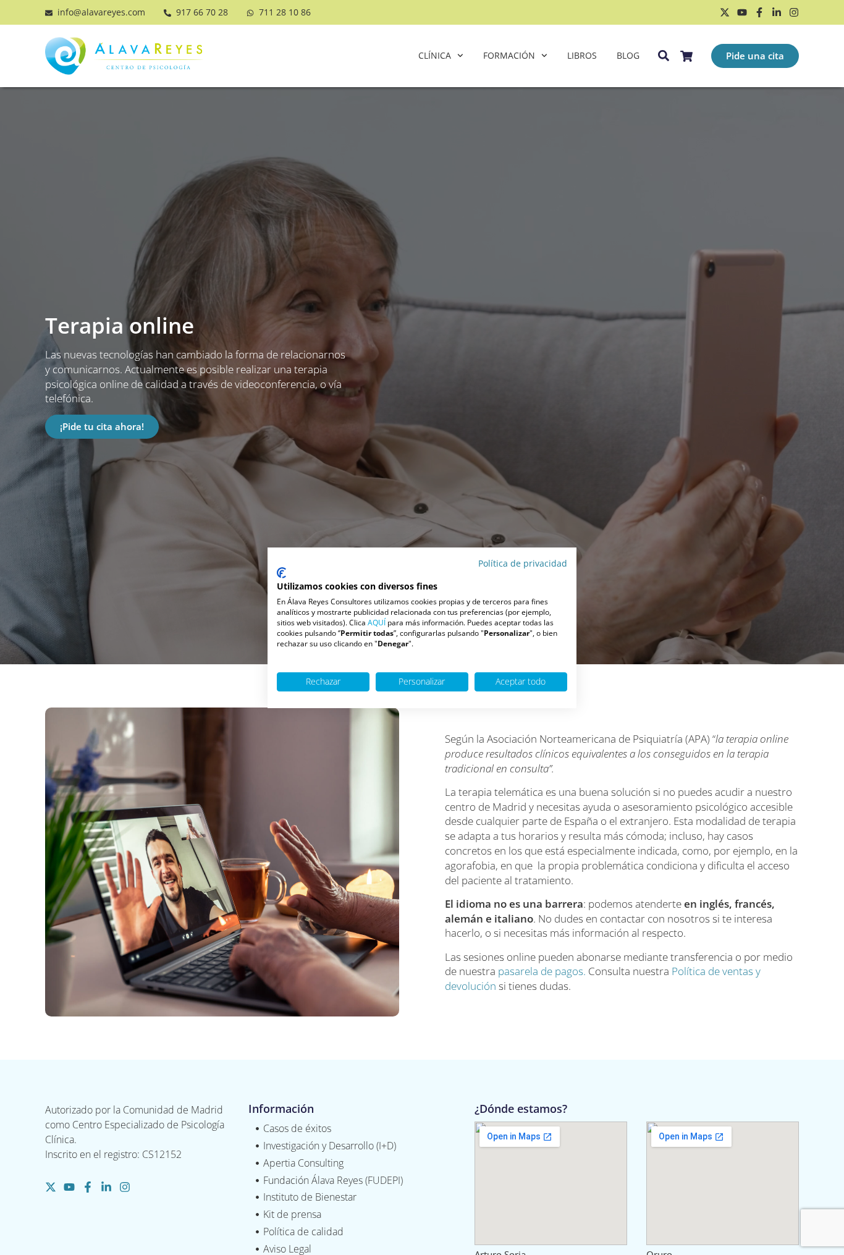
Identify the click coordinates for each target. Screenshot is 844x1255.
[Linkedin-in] (777, 12)
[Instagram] (794, 12)
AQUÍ (377, 622)
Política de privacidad (522, 563)
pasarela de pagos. (542, 971)
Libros (582, 55)
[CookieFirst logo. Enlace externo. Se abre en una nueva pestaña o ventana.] (281, 572)
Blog (628, 55)
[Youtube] (742, 12)
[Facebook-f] (759, 12)
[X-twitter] (725, 12)
